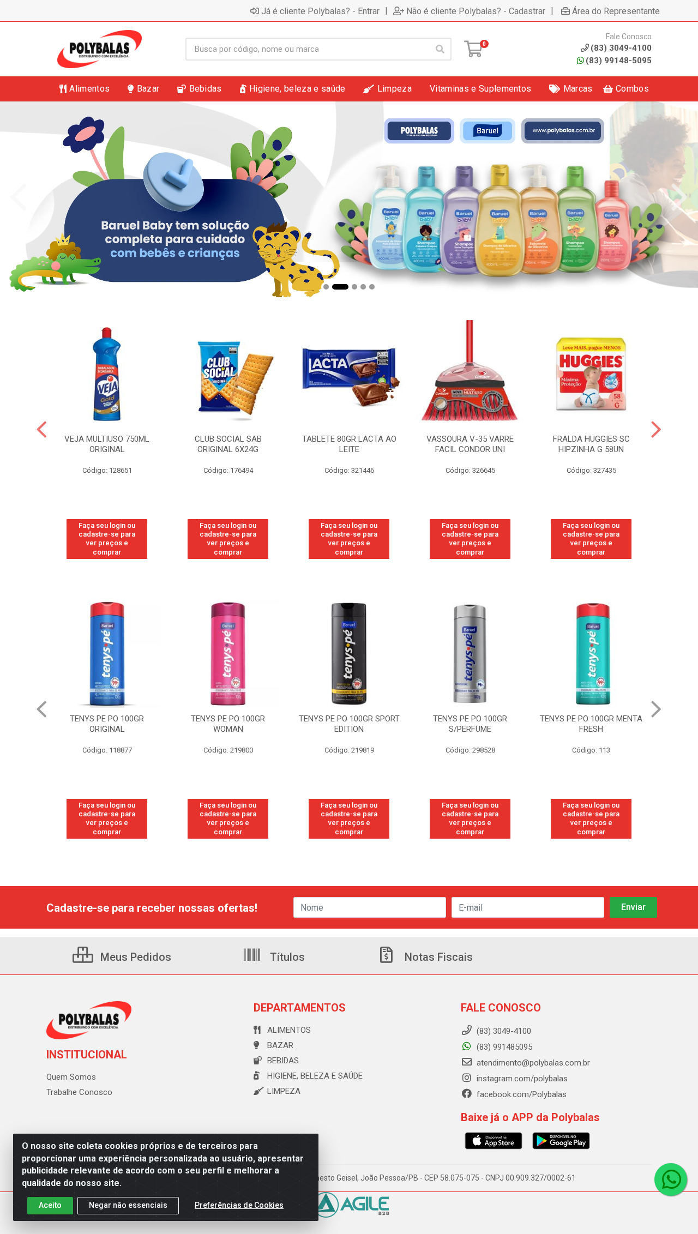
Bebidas (283, 1061)
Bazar (280, 1045)
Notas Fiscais (437, 957)
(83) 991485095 (503, 1047)
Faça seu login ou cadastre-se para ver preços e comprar (107, 538)
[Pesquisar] (440, 49)
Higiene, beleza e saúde (315, 1076)
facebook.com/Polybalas (520, 1094)
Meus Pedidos (134, 957)
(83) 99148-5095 (619, 60)
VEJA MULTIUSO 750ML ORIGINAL (106, 444)
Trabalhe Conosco (79, 1092)
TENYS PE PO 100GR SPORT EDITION (228, 724)
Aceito (50, 1205)
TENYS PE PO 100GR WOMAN (107, 724)
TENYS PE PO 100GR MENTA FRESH (470, 724)
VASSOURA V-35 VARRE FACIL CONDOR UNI (470, 444)
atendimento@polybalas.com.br (532, 1063)
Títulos (286, 957)
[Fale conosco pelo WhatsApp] (670, 1179)
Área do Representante (616, 11)
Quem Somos (71, 1077)
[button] (326, 287)
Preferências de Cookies (239, 1205)
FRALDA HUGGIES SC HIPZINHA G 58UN (591, 444)
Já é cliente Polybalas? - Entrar (320, 11)
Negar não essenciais (128, 1205)
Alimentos (289, 1030)
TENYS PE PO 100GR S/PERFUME (349, 724)
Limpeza (283, 1091)
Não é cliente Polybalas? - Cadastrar (475, 11)
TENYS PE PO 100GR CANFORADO (591, 724)
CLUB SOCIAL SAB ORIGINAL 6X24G (228, 444)
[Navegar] (18, 197)
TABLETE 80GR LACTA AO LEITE (349, 444)
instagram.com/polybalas (521, 1078)
